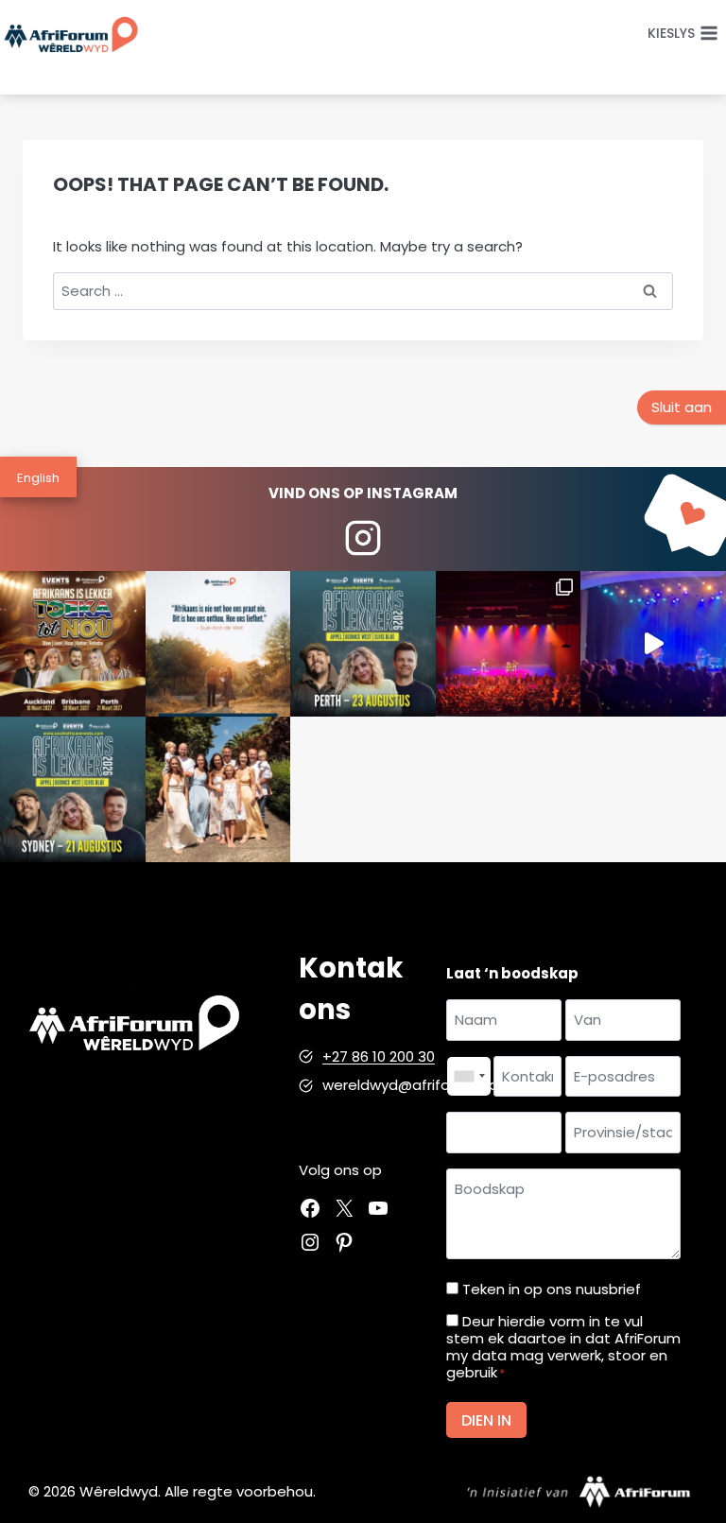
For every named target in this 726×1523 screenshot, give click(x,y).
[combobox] (469, 1077)
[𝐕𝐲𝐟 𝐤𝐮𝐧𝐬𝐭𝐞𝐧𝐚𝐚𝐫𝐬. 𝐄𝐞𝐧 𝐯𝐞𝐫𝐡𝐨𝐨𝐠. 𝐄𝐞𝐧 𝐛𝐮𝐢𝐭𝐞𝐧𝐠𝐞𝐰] (73, 644)
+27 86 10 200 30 (378, 1056)
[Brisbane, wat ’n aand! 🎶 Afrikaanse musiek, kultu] (508, 644)
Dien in (486, 1420)
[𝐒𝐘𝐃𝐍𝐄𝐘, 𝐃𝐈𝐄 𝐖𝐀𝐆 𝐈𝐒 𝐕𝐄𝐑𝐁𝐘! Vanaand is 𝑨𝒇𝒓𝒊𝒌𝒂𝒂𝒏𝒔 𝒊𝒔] (73, 789)
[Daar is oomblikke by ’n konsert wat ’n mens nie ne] (653, 644)
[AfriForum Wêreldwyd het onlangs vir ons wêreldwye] (218, 789)
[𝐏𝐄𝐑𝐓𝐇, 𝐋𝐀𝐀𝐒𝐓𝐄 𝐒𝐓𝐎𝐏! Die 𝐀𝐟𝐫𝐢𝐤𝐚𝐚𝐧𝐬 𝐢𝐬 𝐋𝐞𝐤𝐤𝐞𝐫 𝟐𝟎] (363, 644)
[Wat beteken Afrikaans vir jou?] (218, 644)
